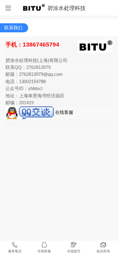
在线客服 (63, 112)
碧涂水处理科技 (67, 8)
